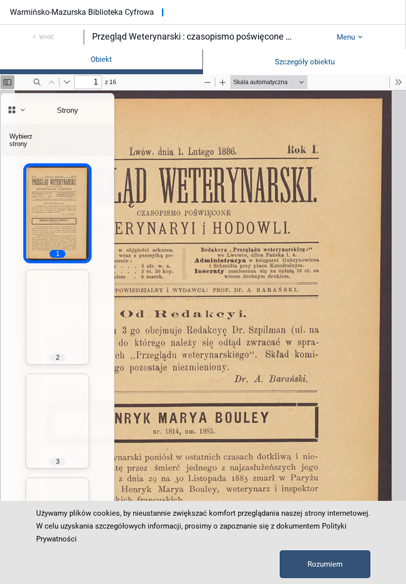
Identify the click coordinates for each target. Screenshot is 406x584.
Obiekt (101, 59)
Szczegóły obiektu (305, 61)
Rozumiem (325, 564)
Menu (346, 37)
